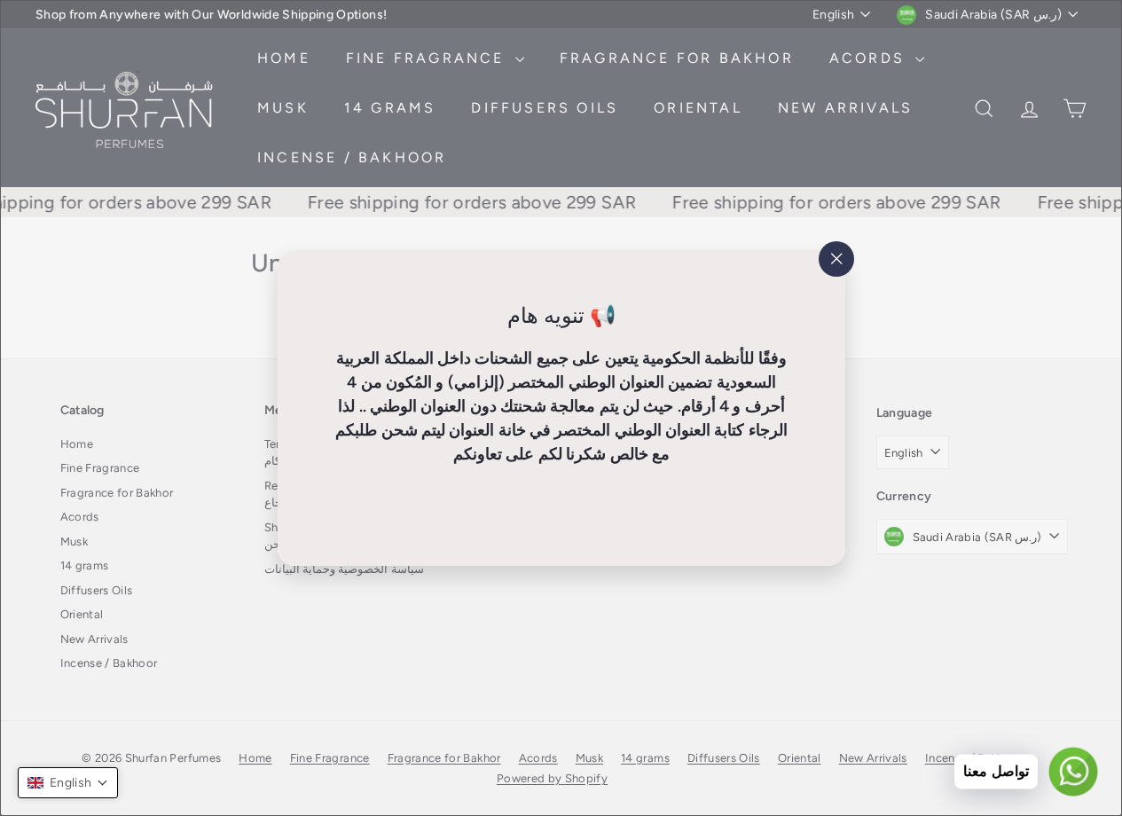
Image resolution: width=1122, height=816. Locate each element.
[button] (68, 782)
